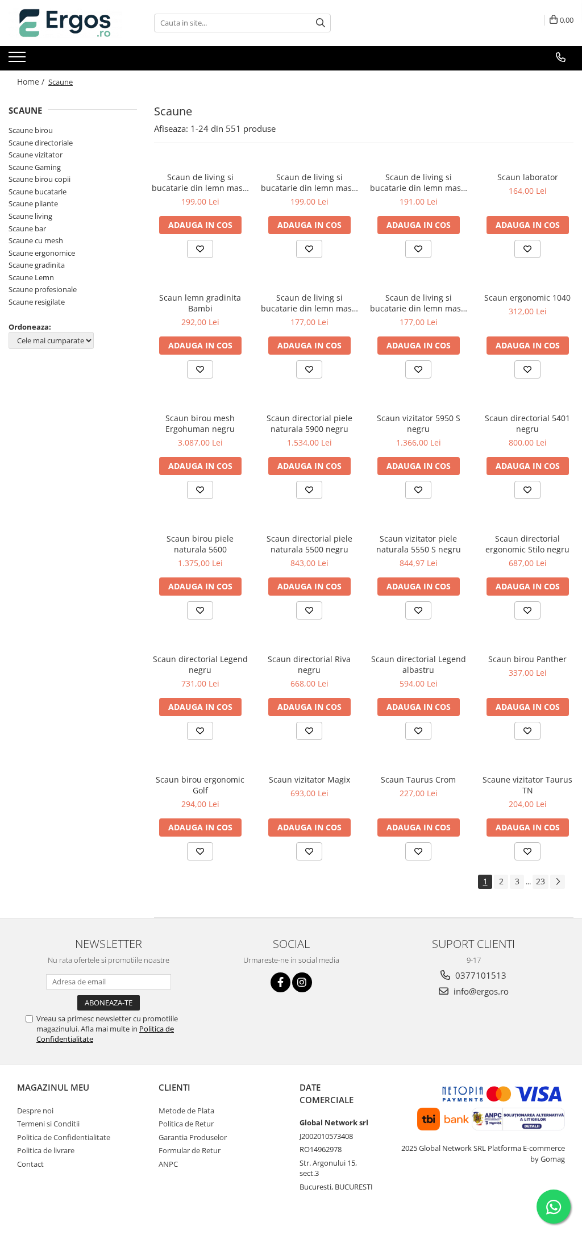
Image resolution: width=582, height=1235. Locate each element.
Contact (30, 1164)
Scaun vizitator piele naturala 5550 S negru (418, 544)
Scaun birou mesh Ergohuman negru (200, 423)
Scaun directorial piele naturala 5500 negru (309, 544)
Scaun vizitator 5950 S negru (418, 423)
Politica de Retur (186, 1123)
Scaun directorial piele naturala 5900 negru (309, 423)
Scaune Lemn (31, 277)
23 (540, 881)
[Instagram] (302, 982)
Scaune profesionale (43, 289)
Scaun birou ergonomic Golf (200, 785)
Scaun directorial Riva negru (309, 664)
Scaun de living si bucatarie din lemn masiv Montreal (309, 303)
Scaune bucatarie (37, 191)
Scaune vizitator (36, 154)
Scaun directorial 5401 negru (527, 423)
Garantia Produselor (193, 1137)
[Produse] (18, 60)
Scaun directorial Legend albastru (418, 664)
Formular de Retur (190, 1150)
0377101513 (479, 975)
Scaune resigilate (37, 302)
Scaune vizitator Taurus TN (527, 785)
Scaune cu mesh (36, 240)
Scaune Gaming (35, 167)
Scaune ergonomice (42, 253)
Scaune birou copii (39, 179)
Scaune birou (31, 130)
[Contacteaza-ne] (560, 57)
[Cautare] (320, 23)
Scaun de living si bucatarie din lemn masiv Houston (418, 303)
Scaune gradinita (37, 265)
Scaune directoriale (41, 143)
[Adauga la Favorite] (200, 249)
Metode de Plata (186, 1110)
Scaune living (30, 216)
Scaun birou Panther (527, 659)
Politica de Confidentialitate (63, 1137)
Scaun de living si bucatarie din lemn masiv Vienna (200, 182)
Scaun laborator (527, 177)
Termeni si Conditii (48, 1123)
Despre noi (35, 1110)
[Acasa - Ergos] (65, 23)
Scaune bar (27, 228)
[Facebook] (280, 982)
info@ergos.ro (480, 991)
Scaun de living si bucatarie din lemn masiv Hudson (418, 182)
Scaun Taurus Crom (418, 779)
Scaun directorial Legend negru (200, 664)
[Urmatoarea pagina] (557, 882)
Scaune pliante (33, 203)
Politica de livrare (45, 1150)
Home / (32, 81)
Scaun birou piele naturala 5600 (200, 544)
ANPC (168, 1164)
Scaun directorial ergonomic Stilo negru (527, 544)
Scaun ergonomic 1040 (527, 297)
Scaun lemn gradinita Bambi (200, 303)
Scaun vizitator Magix (309, 779)
